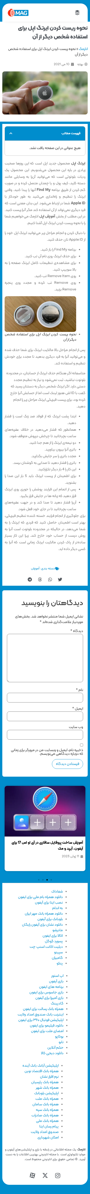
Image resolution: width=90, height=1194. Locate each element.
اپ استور (57, 976)
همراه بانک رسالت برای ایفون (43, 1009)
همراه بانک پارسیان (45, 1082)
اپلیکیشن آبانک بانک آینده (40, 1065)
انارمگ (83, 49)
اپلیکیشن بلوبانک (46, 1093)
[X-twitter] (45, 1175)
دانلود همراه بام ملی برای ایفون (40, 897)
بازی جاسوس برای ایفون (46, 992)
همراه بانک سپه (47, 1110)
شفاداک (57, 891)
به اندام (57, 908)
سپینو (58, 952)
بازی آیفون (56, 981)
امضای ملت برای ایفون (47, 1031)
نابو (61, 1042)
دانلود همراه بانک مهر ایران (44, 913)
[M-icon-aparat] (32, 1175)
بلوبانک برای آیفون (50, 919)
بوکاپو (59, 1036)
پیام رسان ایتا (49, 1126)
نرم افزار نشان (49, 1077)
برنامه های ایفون (51, 987)
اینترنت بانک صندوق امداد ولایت (40, 1014)
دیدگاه (76, 631)
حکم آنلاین (55, 1048)
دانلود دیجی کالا (52, 1053)
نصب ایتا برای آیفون (49, 902)
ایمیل (77, 709)
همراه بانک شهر (47, 1088)
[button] (10, 133)
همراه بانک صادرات (45, 1115)
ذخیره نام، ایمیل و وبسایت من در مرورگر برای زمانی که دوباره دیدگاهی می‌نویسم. (47, 752)
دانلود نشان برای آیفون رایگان (42, 925)
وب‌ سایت (76, 727)
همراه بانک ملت (47, 1099)
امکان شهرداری (48, 1137)
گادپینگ (57, 1003)
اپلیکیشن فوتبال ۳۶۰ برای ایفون (40, 1020)
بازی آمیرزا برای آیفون (49, 998)
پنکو (60, 963)
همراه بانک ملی (47, 1121)
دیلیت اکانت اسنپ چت (46, 947)
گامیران (57, 958)
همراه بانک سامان (45, 1104)
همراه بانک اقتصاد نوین (41, 1071)
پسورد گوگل (54, 941)
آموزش (35, 568)
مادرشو (57, 930)
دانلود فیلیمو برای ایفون (46, 1025)
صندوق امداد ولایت (45, 1132)
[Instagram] (57, 1175)
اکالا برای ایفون (52, 936)
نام (79, 690)
